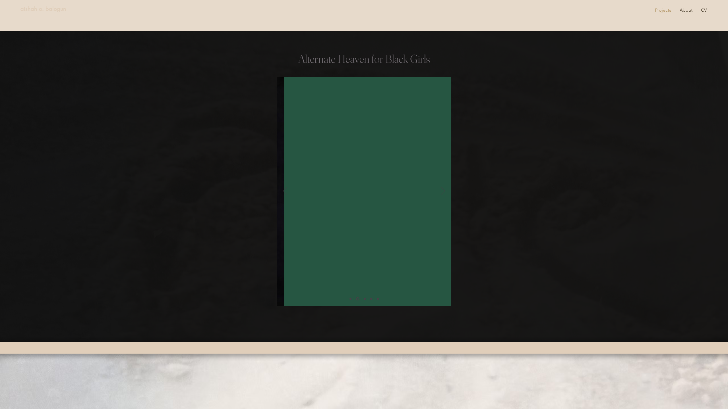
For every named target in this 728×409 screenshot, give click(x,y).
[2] (357, 299)
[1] (350, 299)
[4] (371, 299)
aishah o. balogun (43, 8)
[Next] (443, 191)
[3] (365, 299)
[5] (378, 299)
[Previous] (285, 191)
